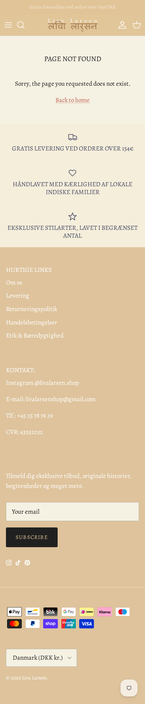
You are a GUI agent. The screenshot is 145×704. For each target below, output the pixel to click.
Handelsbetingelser (31, 322)
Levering (17, 295)
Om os (14, 282)
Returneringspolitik (31, 309)
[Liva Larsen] (73, 25)
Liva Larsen (34, 677)
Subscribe (32, 537)
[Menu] (8, 25)
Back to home (72, 100)
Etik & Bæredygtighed (35, 335)
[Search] (24, 25)
